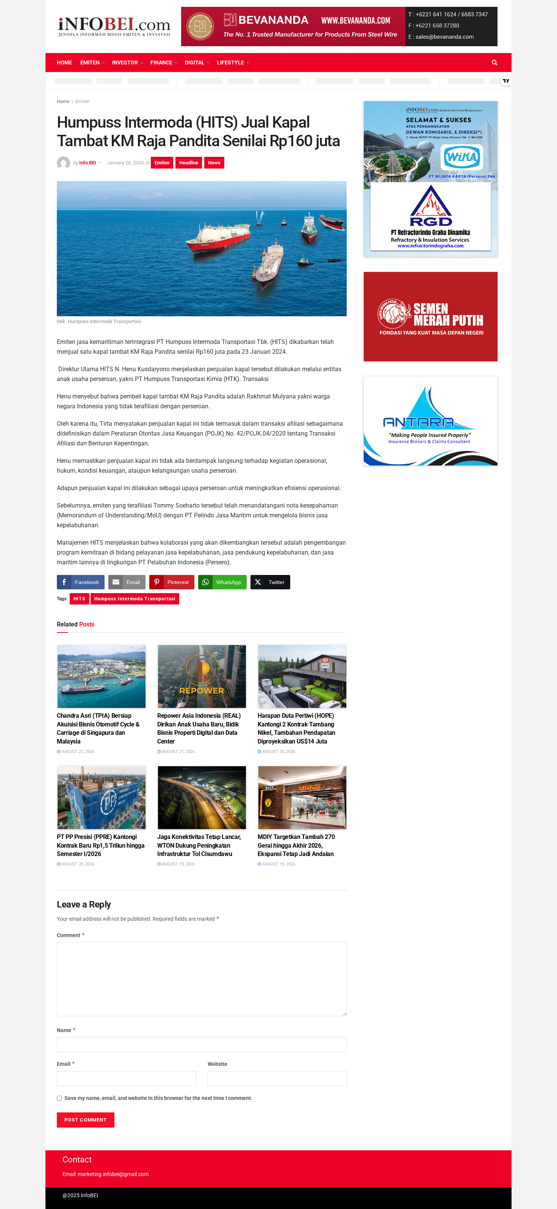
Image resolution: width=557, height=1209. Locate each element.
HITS (80, 598)
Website (217, 1064)
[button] (431, 179)
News (214, 163)
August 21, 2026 (77, 751)
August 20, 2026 (278, 751)
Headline (188, 163)
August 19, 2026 (178, 864)
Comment (71, 935)
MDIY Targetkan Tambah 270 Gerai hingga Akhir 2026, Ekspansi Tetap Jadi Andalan (296, 845)
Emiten (90, 62)
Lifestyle (230, 62)
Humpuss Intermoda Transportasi (134, 598)
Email (66, 1063)
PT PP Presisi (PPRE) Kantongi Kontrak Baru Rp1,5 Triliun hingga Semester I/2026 (100, 845)
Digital (195, 62)
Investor (125, 62)
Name (66, 1030)
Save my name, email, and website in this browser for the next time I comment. (158, 1098)
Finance (161, 62)
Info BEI (87, 163)
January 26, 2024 (125, 163)
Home (64, 62)
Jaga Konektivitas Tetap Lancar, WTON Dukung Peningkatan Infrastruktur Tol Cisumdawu (199, 845)
